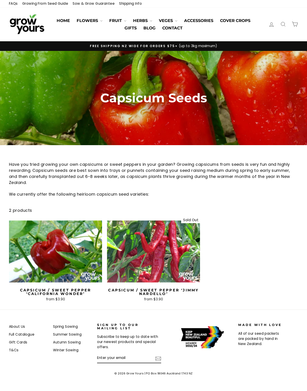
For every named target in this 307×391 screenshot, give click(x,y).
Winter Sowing (65, 350)
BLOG (149, 28)
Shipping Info (130, 3)
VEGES (166, 20)
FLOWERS (88, 20)
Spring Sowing (65, 326)
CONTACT (172, 28)
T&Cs (14, 350)
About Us (17, 326)
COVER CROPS (235, 20)
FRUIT (116, 20)
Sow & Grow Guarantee (94, 3)
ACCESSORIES (198, 20)
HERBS (141, 20)
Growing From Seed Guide (45, 3)
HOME (63, 20)
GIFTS (131, 28)
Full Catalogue (21, 334)
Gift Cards (18, 342)
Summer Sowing (67, 334)
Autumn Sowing (67, 342)
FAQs (13, 3)
